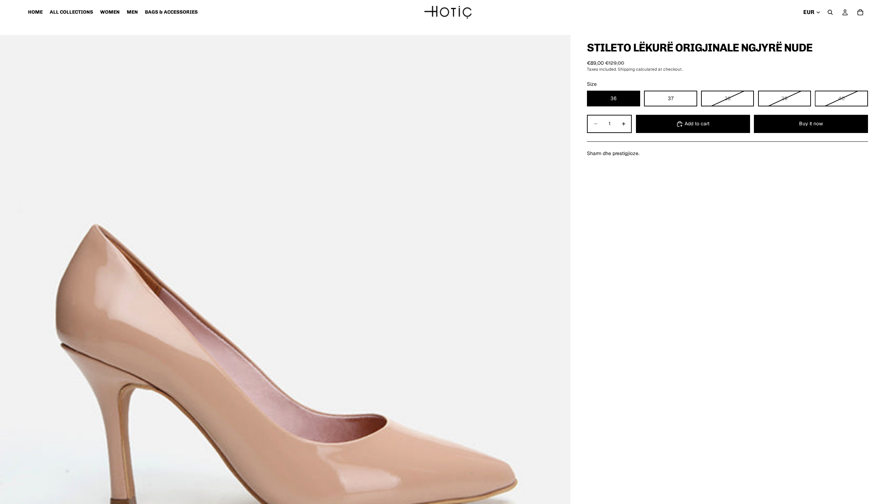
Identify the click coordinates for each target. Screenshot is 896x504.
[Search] (830, 12)
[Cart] (860, 12)
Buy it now (811, 123)
